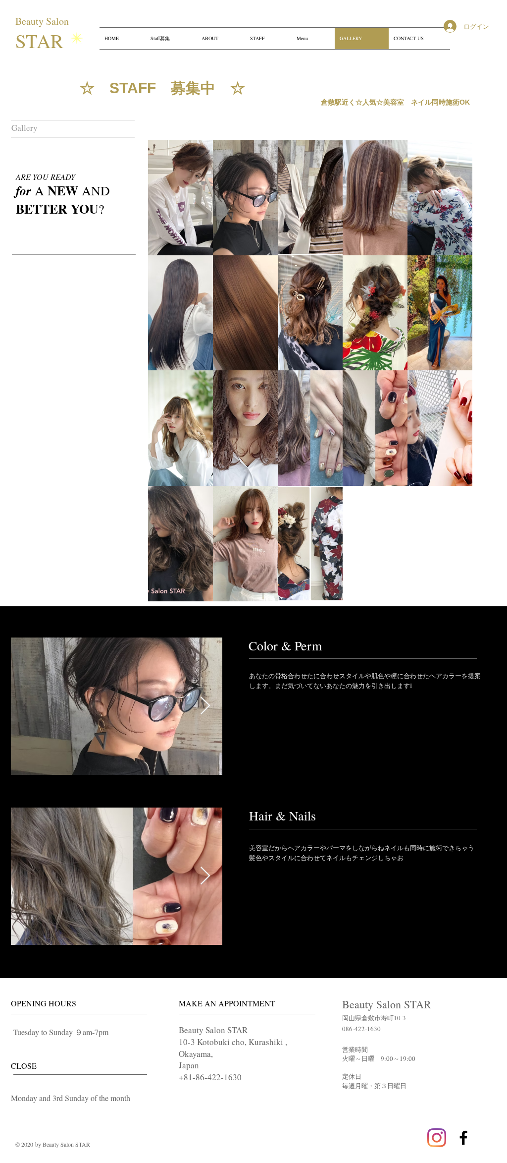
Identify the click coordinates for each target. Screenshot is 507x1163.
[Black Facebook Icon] (463, 1137)
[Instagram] (436, 1137)
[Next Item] (205, 706)
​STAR (42, 41)
